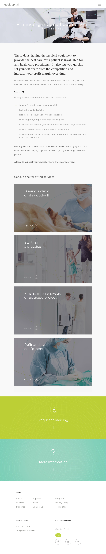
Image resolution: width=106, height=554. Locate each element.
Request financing (53, 420)
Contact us (38, 507)
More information (53, 462)
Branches (20, 507)
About (19, 498)
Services (20, 503)
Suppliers (59, 498)
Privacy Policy (61, 503)
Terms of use (61, 507)
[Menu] (99, 4)
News (35, 503)
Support (37, 498)
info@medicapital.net (26, 531)
